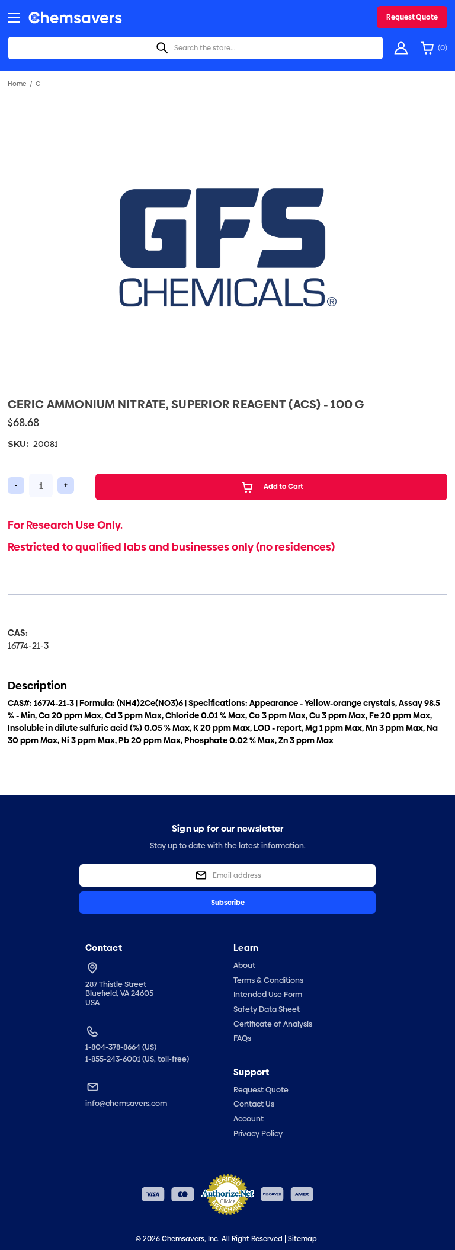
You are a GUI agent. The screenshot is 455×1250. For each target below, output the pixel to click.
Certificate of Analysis (272, 1023)
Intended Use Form (267, 994)
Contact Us (253, 1103)
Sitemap (302, 1239)
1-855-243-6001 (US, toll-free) (137, 1059)
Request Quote (412, 17)
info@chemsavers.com (126, 1103)
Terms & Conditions (268, 979)
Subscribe (228, 902)
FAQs (242, 1037)
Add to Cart (283, 486)
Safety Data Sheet (266, 1008)
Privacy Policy (258, 1133)
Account (248, 1118)
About (244, 965)
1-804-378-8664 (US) (120, 1047)
